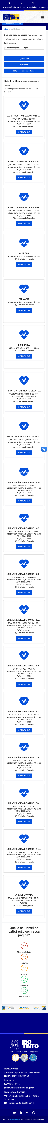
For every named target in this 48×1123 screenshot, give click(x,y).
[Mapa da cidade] (24, 1023)
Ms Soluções (14, 1120)
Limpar (25, 65)
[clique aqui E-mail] (14, 1112)
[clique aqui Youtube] (27, 1112)
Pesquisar (25, 59)
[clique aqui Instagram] (33, 1112)
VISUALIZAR (25, 132)
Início (6, 29)
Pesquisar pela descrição (16, 48)
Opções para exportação (25, 71)
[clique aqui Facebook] (21, 1112)
